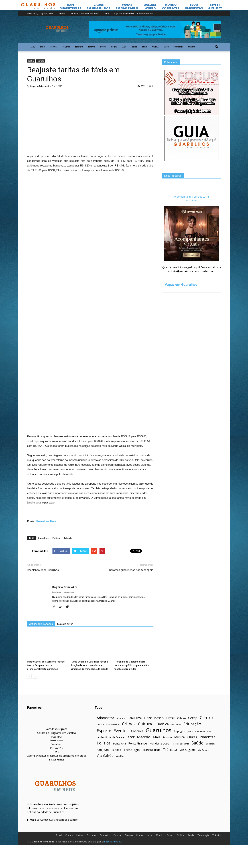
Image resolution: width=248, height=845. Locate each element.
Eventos (103, 47)
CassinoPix (56, 748)
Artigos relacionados (41, 624)
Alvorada (121, 718)
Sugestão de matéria (124, 13)
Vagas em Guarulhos (181, 284)
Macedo (143, 737)
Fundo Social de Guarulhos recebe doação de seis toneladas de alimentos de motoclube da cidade (89, 665)
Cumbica (162, 724)
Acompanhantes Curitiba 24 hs (192, 196)
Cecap (192, 718)
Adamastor (105, 718)
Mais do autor (65, 624)
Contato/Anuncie (145, 13)
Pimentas (208, 737)
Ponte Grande (137, 743)
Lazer (124, 47)
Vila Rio (120, 756)
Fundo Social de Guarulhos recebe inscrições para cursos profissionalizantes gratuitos (46, 665)
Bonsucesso (154, 718)
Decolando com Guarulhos (43, 570)
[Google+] (62, 607)
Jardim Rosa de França (110, 737)
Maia (156, 737)
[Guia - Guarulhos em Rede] (191, 160)
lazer (131, 737)
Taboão (116, 750)
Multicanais (56, 740)
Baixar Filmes (56, 759)
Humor (114, 47)
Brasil (32, 47)
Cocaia (100, 724)
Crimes (42, 47)
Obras (144, 47)
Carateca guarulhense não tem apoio (131, 570)
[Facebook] (55, 607)
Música (179, 737)
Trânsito (191, 47)
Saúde (166, 47)
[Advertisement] (90, 117)
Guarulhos (43, 538)
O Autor (106, 13)
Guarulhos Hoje (46, 521)
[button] (216, 47)
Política (155, 47)
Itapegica (179, 731)
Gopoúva (137, 731)
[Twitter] (69, 607)
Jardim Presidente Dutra (199, 731)
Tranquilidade (151, 750)
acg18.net (191, 200)
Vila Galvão (105, 756)
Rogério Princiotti (39, 86)
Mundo (134, 47)
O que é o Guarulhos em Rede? (84, 13)
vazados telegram (56, 729)
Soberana (211, 743)
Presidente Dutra (159, 743)
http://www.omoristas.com (63, 592)
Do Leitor (66, 47)
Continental (112, 724)
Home (62, 13)
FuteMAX (56, 736)
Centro (206, 717)
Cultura (53, 47)
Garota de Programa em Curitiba (56, 732)
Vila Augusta (188, 750)
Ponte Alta (119, 743)
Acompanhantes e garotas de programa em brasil (56, 755)
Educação (79, 47)
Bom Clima (135, 718)
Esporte (91, 47)
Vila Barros (203, 750)
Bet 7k (56, 752)
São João (103, 750)
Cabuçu (181, 718)
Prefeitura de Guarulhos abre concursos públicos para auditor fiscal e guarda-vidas (131, 665)
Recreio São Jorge (180, 743)
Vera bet (56, 744)
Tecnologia (178, 47)
